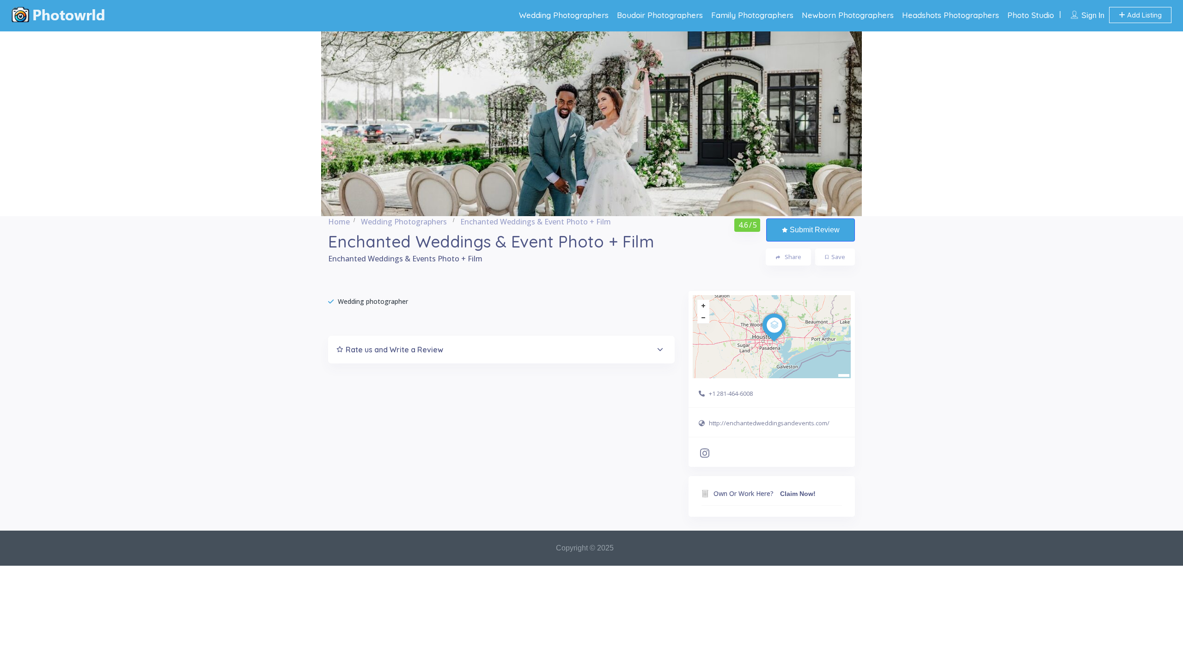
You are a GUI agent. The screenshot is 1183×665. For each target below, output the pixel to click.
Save (838, 257)
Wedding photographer (373, 301)
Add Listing (1143, 15)
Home (339, 222)
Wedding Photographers (564, 15)
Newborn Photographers (848, 15)
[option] (591, 123)
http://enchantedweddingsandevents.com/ (769, 423)
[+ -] (772, 336)
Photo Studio (1030, 15)
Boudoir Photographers (660, 15)
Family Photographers (752, 15)
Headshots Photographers (950, 15)
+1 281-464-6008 (731, 393)
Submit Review (815, 230)
